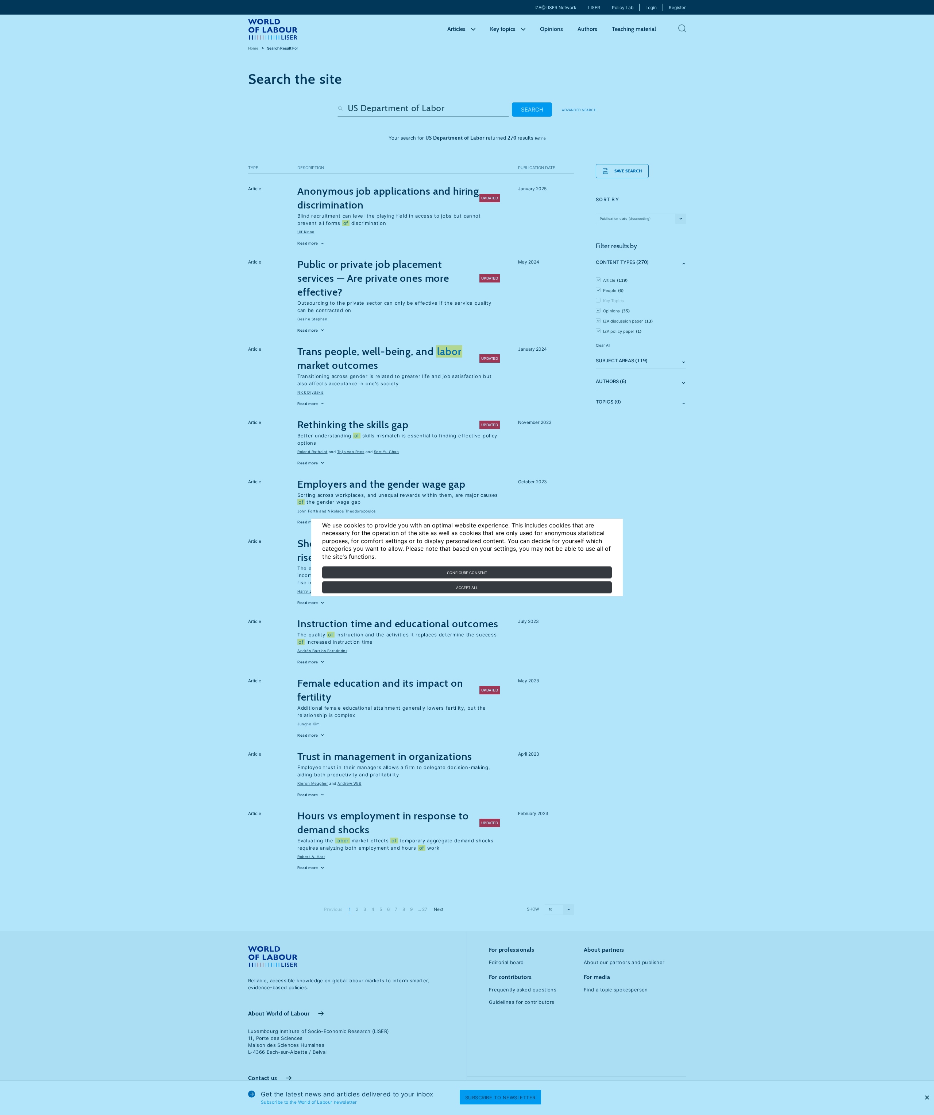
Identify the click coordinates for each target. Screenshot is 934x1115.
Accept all (467, 587)
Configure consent (467, 572)
